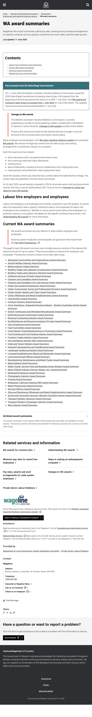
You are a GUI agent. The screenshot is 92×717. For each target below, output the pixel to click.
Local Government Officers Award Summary (29, 357)
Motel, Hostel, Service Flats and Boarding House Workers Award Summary (43, 366)
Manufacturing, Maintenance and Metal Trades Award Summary (38, 360)
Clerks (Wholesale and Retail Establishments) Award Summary (38, 295)
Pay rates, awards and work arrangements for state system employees (18, 475)
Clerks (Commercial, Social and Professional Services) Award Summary (42, 289)
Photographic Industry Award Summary (26, 376)
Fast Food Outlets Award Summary (24, 328)
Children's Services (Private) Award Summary (29, 276)
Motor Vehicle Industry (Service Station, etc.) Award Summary (37, 369)
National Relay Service (12, 536)
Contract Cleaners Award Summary (25, 302)
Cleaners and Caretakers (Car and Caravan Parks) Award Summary (40, 282)
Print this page (12, 600)
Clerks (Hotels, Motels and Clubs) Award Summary (32, 292)
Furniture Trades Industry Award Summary (28, 337)
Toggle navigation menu (4, 4)
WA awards (8, 143)
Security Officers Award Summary (24, 389)
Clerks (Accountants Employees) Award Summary (31, 286)
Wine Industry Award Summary (22, 405)
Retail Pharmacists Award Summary (25, 386)
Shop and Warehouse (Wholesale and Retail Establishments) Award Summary (45, 392)
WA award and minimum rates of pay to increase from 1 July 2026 (45, 101)
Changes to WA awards (50, 126)
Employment (46, 14)
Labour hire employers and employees (25, 65)
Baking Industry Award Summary (23, 266)
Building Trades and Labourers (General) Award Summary (35, 273)
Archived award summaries (20, 70)
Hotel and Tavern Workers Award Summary (28, 344)
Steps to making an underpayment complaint (65, 461)
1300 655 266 (11, 579)
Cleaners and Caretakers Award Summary (28, 279)
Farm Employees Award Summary (24, 324)
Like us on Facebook (14, 587)
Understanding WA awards (62, 450)
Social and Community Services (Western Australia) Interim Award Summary (44, 395)
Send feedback (10, 638)
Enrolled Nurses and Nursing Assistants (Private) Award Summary (39, 321)
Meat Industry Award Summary (22, 363)
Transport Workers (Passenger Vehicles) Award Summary (35, 402)
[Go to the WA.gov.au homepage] (46, 4)
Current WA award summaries (21, 67)
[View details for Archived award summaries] (87, 416)
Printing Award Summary (20, 379)
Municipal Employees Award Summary (26, 373)
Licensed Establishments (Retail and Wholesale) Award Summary (39, 353)
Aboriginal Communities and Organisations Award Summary (37, 260)
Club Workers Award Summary (22, 298)
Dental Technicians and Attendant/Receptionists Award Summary (39, 311)
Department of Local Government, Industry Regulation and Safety (31, 551)
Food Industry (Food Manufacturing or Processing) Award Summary (40, 331)
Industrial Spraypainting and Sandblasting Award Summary (36, 347)
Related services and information (23, 73)
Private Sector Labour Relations (19, 488)
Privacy (46, 685)
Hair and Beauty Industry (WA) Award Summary (30, 340)
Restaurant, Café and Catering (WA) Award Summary (33, 382)
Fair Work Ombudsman (26, 243)
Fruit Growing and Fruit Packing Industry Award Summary (35, 334)
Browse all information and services (24, 14)
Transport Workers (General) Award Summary (29, 398)
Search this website (87, 4)
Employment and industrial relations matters (20, 16)
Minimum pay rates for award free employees (20, 461)
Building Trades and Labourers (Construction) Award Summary (38, 269)
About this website (46, 691)
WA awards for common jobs (18, 450)
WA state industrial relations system (57, 140)
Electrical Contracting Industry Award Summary (30, 318)
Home (5, 14)
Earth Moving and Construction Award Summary (31, 315)
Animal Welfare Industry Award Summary (27, 263)
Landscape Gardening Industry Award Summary (30, 350)
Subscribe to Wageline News (17, 584)
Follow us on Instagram (15, 591)
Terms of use (46, 679)
